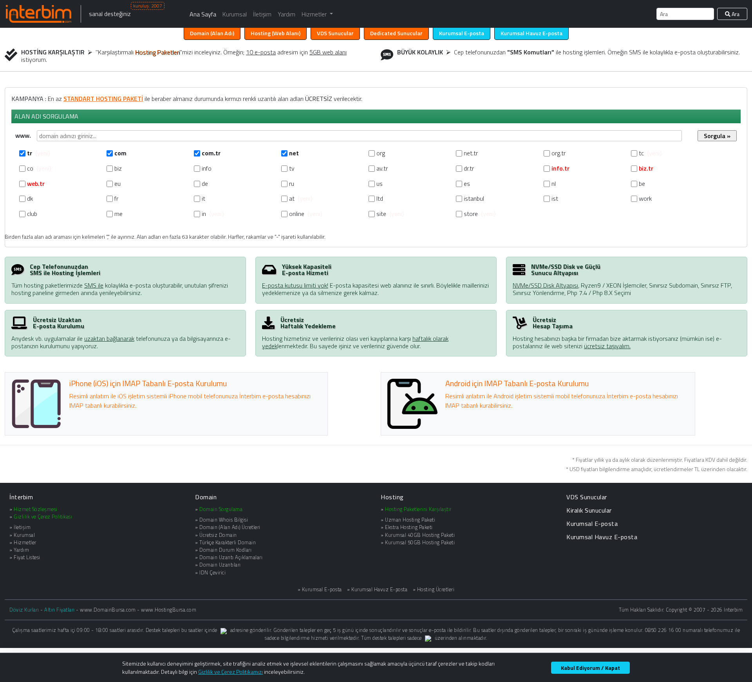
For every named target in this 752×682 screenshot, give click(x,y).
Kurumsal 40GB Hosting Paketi (420, 535)
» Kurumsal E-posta (320, 589)
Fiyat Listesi (27, 557)
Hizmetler (25, 542)
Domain (212, 33)
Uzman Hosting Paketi (410, 520)
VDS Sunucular (586, 497)
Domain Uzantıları (220, 565)
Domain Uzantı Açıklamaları (230, 557)
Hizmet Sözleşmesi (36, 509)
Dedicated (396, 33)
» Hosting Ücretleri (434, 589)
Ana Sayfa (203, 14)
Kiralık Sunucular (589, 510)
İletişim (262, 14)
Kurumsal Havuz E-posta (601, 537)
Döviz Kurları (24, 610)
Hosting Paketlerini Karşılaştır (418, 509)
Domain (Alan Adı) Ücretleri (229, 527)
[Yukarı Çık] (742, 673)
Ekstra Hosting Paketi (409, 527)
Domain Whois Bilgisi (223, 520)
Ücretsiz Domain (218, 535)
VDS (335, 33)
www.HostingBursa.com (168, 610)
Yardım (286, 14)
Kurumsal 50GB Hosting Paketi (420, 542)
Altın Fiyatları (59, 610)
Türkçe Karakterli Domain (227, 542)
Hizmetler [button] (315, 14)
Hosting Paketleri (157, 52)
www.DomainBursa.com (108, 610)
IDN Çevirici (212, 572)
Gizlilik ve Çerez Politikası (43, 516)
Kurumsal (234, 14)
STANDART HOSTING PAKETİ (103, 98)
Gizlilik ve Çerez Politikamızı (230, 672)
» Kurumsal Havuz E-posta (377, 589)
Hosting (275, 33)
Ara (734, 14)
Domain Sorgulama (220, 509)
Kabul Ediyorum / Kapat (590, 668)
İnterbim (21, 497)
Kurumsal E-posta (592, 523)
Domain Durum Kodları (225, 550)
